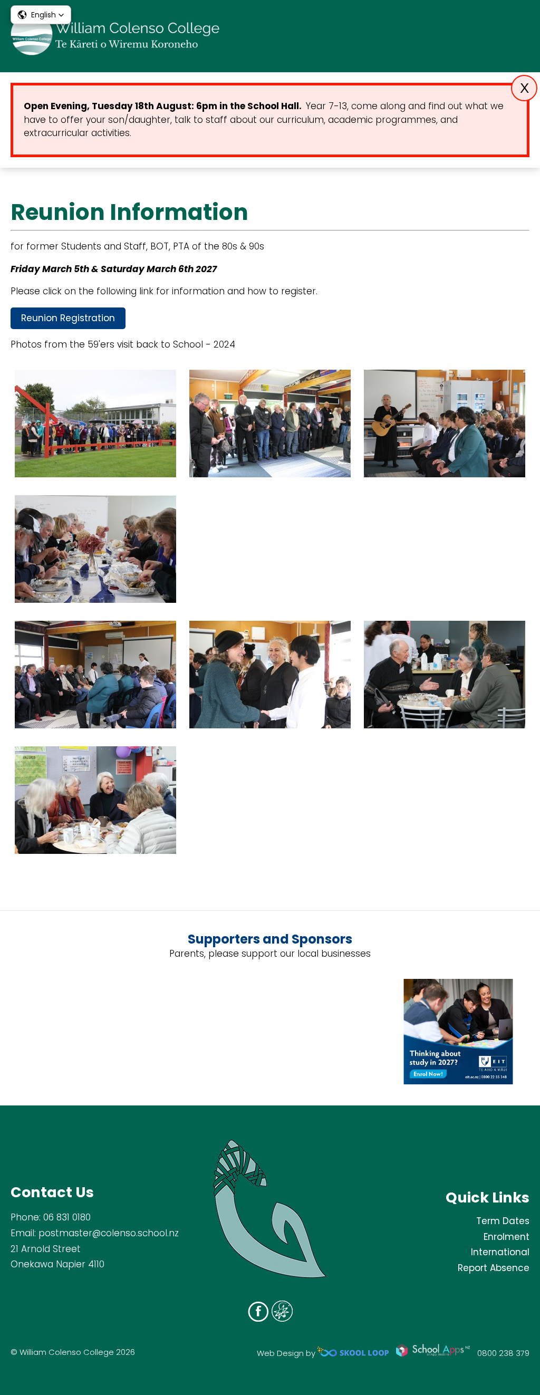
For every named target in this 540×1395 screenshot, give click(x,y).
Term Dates (502, 1221)
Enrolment (506, 1236)
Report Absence (493, 1268)
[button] (40, 15)
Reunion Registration (68, 318)
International (500, 1252)
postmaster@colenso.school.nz (108, 1233)
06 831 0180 (67, 1217)
